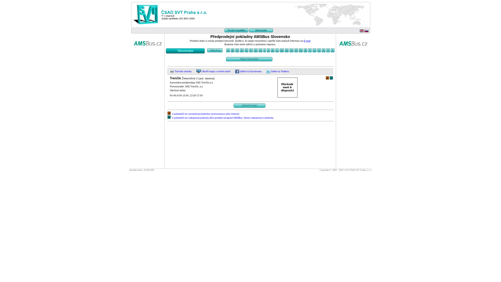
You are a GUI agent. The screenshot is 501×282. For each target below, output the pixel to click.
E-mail (307, 41)
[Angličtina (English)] (362, 31)
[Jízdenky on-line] (148, 51)
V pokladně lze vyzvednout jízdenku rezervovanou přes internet (205, 114)
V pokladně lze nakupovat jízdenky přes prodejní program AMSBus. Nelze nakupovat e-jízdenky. (222, 118)
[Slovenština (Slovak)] (366, 31)
